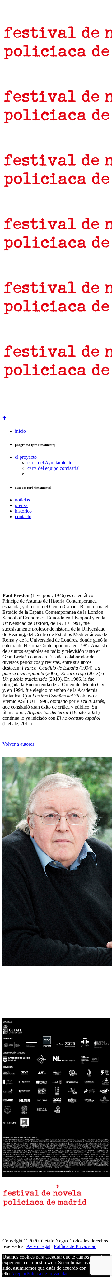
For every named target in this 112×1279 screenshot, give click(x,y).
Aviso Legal (38, 1246)
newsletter (33, 394)
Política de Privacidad (75, 1246)
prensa (10, 394)
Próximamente (16, 400)
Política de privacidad (47, 1273)
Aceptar (18, 1273)
